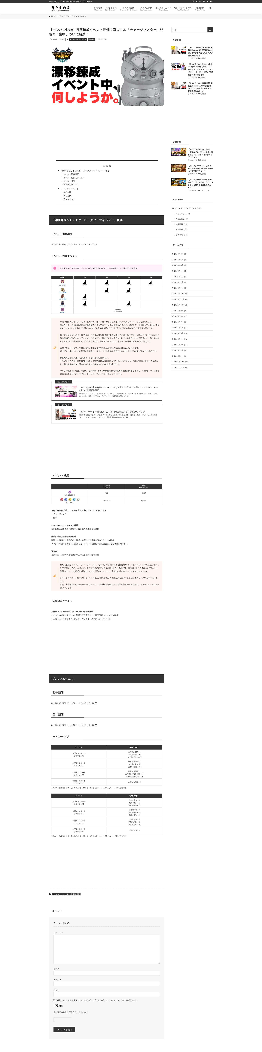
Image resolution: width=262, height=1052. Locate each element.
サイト (56, 989)
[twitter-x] (193, 1)
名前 (56, 968)
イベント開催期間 (71, 174)
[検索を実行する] (210, 29)
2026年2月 (180, 282)
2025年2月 (180, 350)
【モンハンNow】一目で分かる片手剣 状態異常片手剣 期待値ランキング (112, 411)
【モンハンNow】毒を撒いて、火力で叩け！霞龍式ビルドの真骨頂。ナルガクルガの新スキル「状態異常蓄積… (118, 389)
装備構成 (181, 234)
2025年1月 (180, 356)
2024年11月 (180, 367)
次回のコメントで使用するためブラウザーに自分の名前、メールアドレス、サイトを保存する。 (97, 1000)
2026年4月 (180, 270)
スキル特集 (182, 219)
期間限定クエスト (71, 184)
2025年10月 (180, 304)
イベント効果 (69, 181)
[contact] (211, 1)
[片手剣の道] (61, 8)
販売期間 (67, 192)
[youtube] (200, 1)
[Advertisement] (106, 133)
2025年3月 (180, 344)
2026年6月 (180, 259)
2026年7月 (180, 253)
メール (57, 979)
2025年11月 (180, 299)
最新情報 (91, 39)
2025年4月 (180, 339)
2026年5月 (180, 265)
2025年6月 (180, 327)
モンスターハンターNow (78, 39)
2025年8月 (180, 316)
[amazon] (204, 1)
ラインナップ (69, 199)
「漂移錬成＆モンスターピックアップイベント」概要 (84, 170)
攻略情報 (181, 224)
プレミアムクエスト (69, 188)
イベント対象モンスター (74, 177)
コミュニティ (183, 213)
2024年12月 (181, 361)
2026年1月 (180, 288)
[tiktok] (197, 1)
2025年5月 (180, 333)
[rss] (207, 1)
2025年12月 (180, 293)
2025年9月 (180, 310)
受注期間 (67, 195)
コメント (58, 932)
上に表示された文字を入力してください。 (71, 1012)
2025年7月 (180, 321)
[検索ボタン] (210, 8)
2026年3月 (180, 276)
